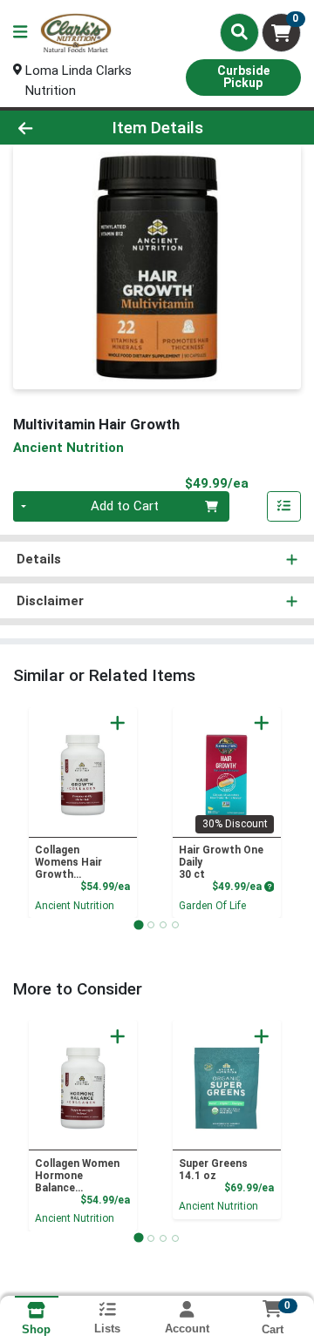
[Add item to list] (284, 507)
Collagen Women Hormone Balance (77, 1175)
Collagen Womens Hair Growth (68, 862)
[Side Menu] (20, 32)
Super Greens (213, 1169)
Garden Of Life (212, 906)
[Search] (239, 32)
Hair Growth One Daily (221, 862)
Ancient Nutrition (74, 906)
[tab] (138, 924)
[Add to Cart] (118, 722)
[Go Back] (49, 127)
